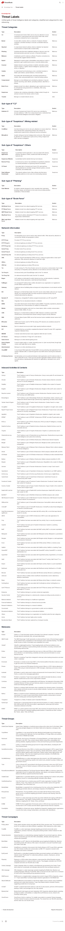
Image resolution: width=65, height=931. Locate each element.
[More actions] (63, 2)
